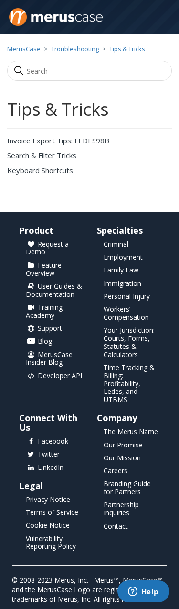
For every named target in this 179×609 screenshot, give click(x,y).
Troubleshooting (75, 48)
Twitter (49, 454)
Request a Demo (47, 248)
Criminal (116, 244)
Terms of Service (52, 513)
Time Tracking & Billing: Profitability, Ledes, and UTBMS (129, 384)
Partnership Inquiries (121, 509)
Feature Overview (44, 269)
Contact (116, 526)
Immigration (122, 284)
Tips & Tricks (127, 48)
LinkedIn (50, 468)
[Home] (56, 17)
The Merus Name (131, 432)
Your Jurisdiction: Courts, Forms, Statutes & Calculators (129, 342)
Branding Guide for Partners (127, 488)
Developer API (60, 376)
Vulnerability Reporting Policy (51, 543)
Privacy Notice (48, 500)
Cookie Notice (48, 526)
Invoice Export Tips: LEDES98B (58, 140)
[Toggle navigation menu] (153, 17)
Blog (45, 341)
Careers (115, 471)
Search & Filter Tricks (41, 155)
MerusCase (24, 48)
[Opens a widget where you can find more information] (143, 592)
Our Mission (122, 458)
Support (50, 329)
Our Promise (123, 445)
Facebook (53, 441)
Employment (123, 257)
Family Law (121, 270)
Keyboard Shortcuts (40, 170)
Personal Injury (127, 297)
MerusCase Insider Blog (49, 359)
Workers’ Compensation (126, 313)
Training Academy (44, 312)
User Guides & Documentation (54, 291)
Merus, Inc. (71, 580)
